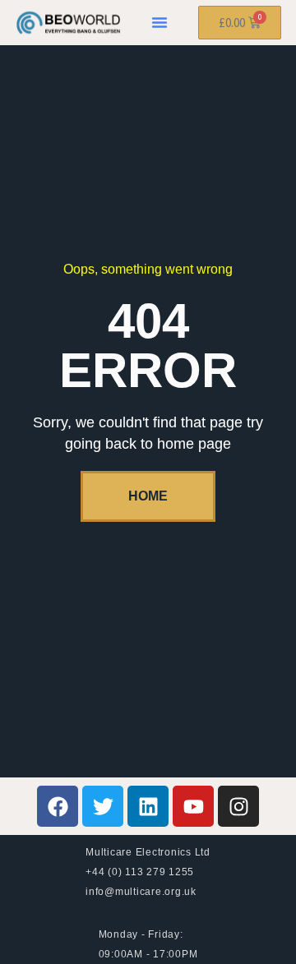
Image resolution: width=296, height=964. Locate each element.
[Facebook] (57, 806)
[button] (159, 22)
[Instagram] (238, 806)
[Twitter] (102, 806)
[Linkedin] (148, 806)
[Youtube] (193, 806)
